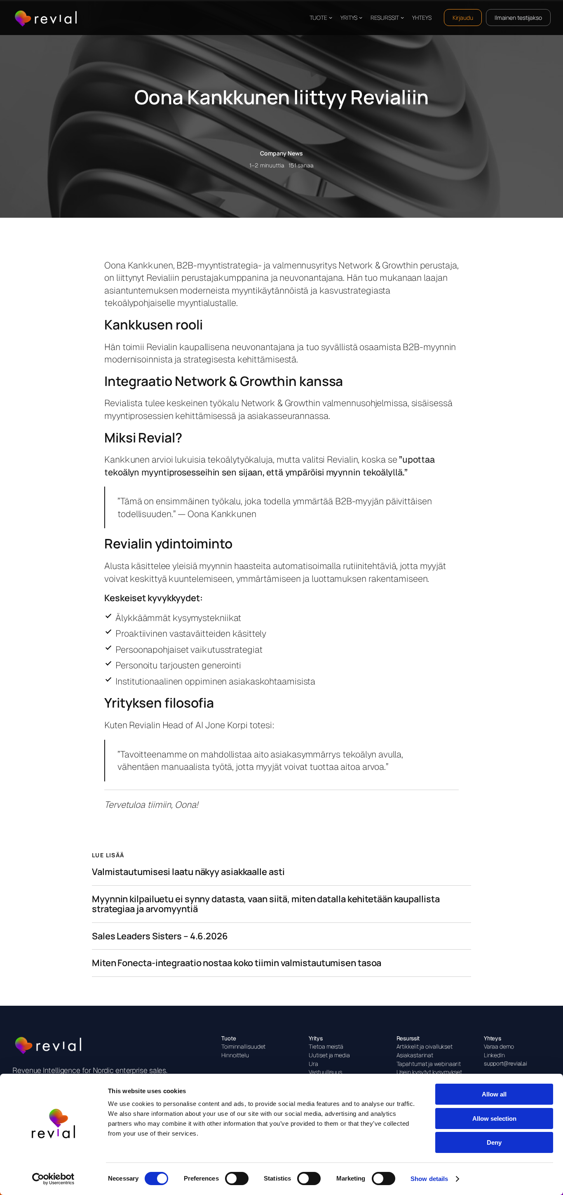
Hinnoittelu (235, 1055)
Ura (313, 1064)
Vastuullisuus (325, 1072)
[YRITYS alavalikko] (360, 17)
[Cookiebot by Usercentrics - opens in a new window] (53, 1179)
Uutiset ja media (329, 1055)
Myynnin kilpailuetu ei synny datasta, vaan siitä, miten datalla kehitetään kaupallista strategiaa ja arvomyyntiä (265, 904)
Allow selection (494, 1118)
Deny (494, 1142)
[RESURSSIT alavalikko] (402, 17)
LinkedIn (494, 1055)
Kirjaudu (463, 17)
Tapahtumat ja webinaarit (428, 1064)
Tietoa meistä (326, 1046)
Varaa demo (499, 1046)
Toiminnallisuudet (243, 1046)
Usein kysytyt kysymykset (429, 1072)
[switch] (237, 1178)
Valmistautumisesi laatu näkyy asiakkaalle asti (188, 872)
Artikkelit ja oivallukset (424, 1046)
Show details (429, 1178)
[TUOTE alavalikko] (330, 17)
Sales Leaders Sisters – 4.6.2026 (160, 936)
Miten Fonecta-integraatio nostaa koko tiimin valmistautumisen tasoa (236, 963)
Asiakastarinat (415, 1055)
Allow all (494, 1094)
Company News (281, 153)
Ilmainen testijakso (518, 17)
